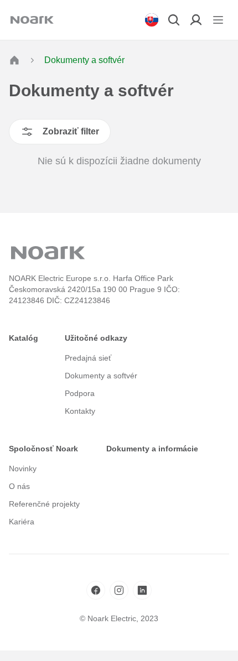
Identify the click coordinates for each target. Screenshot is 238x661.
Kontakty (80, 411)
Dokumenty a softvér (101, 375)
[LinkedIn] (142, 590)
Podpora (80, 393)
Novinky (23, 468)
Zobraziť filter (71, 131)
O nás (19, 486)
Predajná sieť (88, 357)
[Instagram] (119, 590)
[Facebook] (95, 590)
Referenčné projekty (44, 503)
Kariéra (21, 521)
